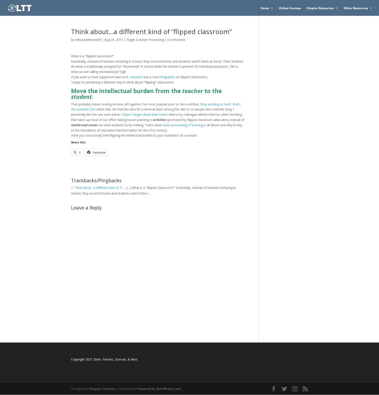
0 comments (176, 40)
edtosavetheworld (88, 40)
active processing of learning (182, 125)
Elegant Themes (102, 389)
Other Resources (356, 8)
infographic (167, 77)
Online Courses (290, 8)
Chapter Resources (320, 8)
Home (265, 8)
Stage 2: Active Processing (145, 40)
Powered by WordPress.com (159, 389)
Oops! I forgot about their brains (145, 114)
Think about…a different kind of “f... (99, 188)
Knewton (136, 77)
